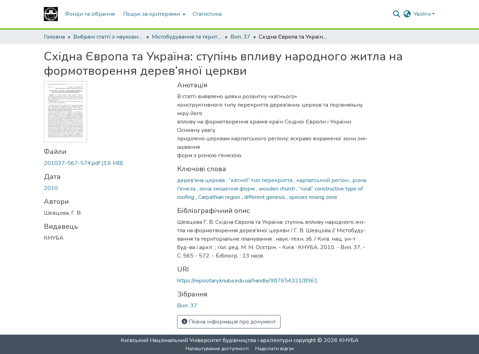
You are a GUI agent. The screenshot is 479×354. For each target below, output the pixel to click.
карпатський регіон (323, 180)
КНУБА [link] (349, 340)
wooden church (277, 189)
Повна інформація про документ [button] (231, 322)
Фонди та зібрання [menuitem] (90, 14)
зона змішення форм (227, 189)
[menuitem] (153, 14)
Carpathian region (220, 197)
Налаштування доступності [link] (217, 348)
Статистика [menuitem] (207, 14)
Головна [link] (54, 37)
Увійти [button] (422, 14)
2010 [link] (51, 188)
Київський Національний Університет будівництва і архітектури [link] (206, 340)
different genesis (265, 197)
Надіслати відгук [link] (274, 348)
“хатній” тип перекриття (261, 180)
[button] (51, 14)
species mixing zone (313, 197)
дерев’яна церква (201, 180)
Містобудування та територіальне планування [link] (187, 37)
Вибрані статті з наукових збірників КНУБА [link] (108, 37)
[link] (106, 163)
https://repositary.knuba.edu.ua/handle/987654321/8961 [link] (247, 281)
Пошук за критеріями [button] (151, 14)
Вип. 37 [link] (240, 37)
